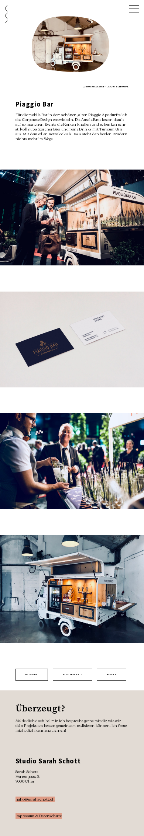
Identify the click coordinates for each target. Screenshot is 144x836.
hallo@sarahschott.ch (35, 799)
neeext (111, 674)
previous (31, 674)
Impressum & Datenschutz (39, 816)
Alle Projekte (72, 674)
